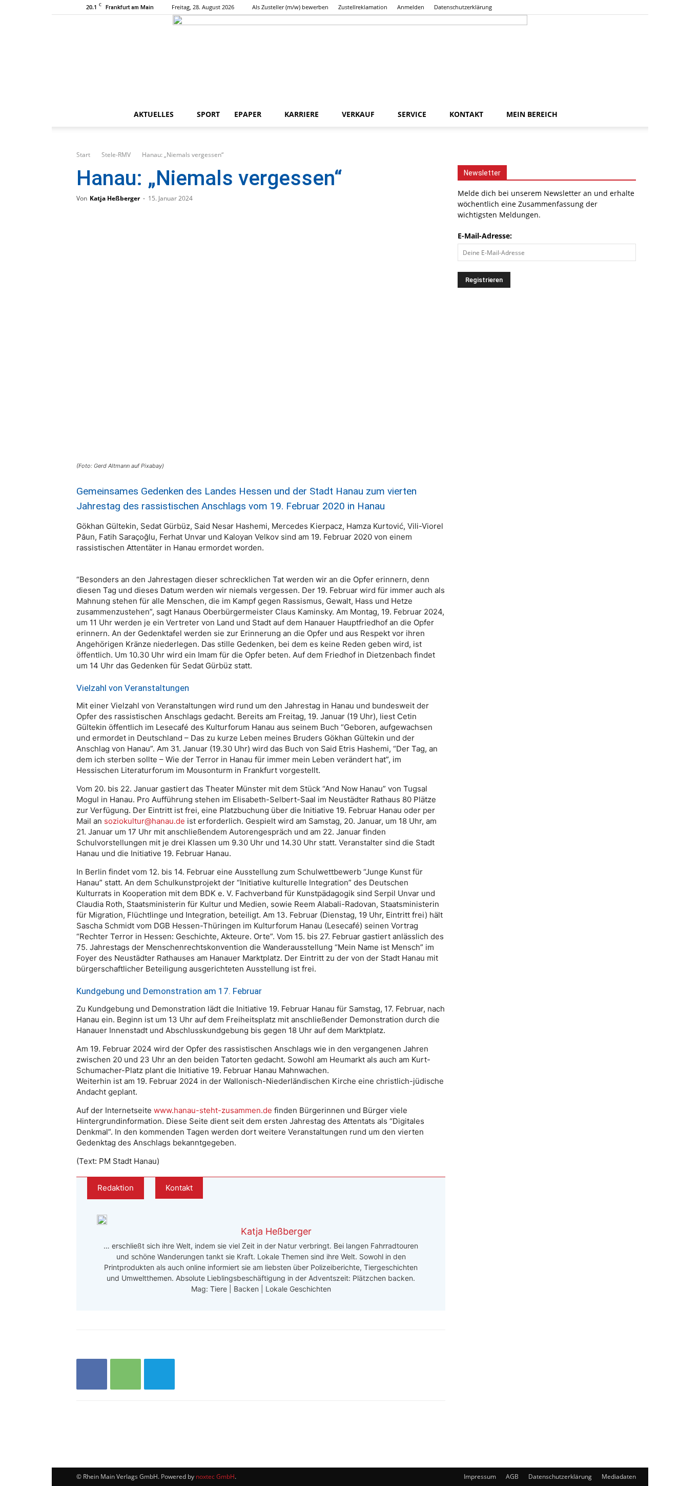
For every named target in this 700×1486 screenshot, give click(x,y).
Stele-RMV (116, 154)
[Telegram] (159, 1374)
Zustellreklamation (362, 7)
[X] (616, 7)
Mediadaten (619, 1476)
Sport (208, 114)
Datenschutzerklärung (463, 7)
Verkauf (358, 114)
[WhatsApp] (125, 1374)
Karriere (301, 114)
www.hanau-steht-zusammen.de (213, 1110)
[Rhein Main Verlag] (350, 58)
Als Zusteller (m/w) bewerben (290, 7)
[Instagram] (599, 7)
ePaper (247, 114)
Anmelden (410, 7)
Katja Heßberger (115, 198)
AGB (512, 1476)
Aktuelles (154, 114)
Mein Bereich (532, 114)
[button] (611, 115)
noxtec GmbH (215, 1476)
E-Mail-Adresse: (485, 236)
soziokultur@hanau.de (144, 821)
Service (412, 114)
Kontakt (466, 114)
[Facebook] (582, 7)
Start (83, 154)
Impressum (480, 1476)
